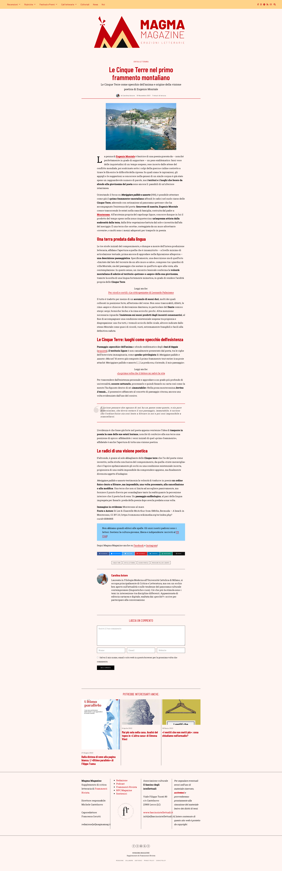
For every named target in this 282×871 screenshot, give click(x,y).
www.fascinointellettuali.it (158, 812)
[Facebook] (258, 4)
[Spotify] (264, 4)
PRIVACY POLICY (149, 860)
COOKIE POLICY (161, 860)
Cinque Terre (117, 562)
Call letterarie (67, 4)
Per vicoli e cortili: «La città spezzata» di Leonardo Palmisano (141, 292)
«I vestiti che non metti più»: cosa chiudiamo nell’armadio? (180, 733)
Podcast (120, 783)
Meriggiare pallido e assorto (160, 562)
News (95, 4)
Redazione (121, 780)
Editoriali (85, 4)
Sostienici (121, 793)
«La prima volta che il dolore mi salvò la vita (141, 373)
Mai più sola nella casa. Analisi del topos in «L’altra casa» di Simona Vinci (140, 735)
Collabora (129, 860)
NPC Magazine (124, 790)
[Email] (270, 4)
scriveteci (179, 792)
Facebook (139, 545)
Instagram (151, 545)
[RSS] (267, 4)
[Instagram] (261, 4)
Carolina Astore (119, 575)
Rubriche (28, 4)
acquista (102, 350)
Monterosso (103, 214)
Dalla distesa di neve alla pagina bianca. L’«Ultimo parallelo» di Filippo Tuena (99, 760)
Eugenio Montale (125, 156)
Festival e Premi (47, 4)
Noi (103, 4)
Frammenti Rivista (126, 787)
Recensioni (12, 4)
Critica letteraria (141, 61)
